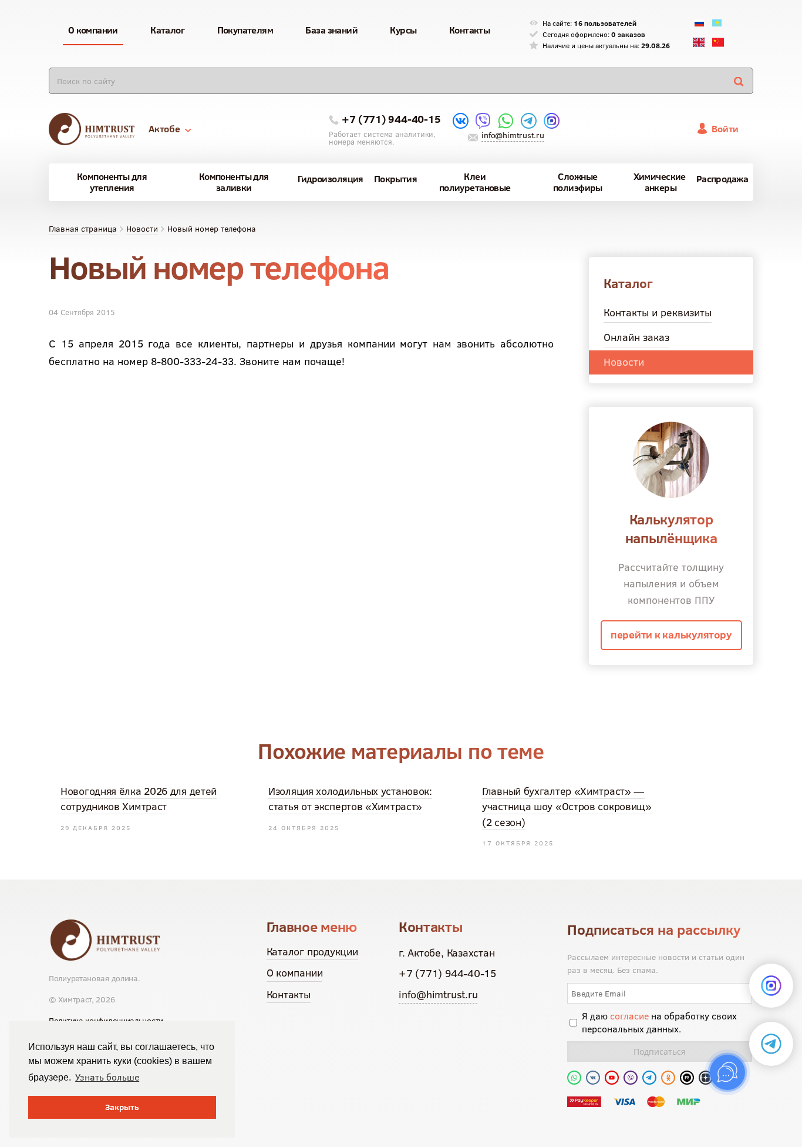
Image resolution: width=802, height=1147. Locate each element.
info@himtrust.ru (512, 135)
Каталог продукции (312, 951)
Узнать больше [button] (107, 1077)
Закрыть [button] (122, 1107)
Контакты (289, 994)
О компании (295, 972)
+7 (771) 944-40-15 (391, 119)
